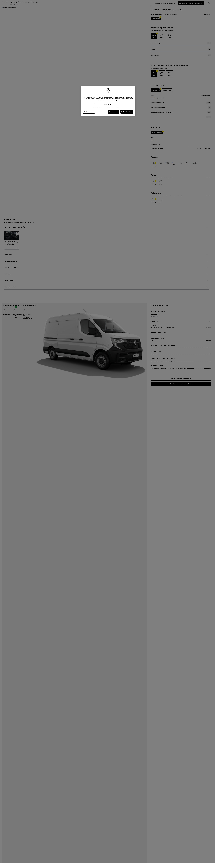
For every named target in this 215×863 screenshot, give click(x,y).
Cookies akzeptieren (126, 111)
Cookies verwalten (89, 111)
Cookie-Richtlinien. (118, 107)
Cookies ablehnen (113, 111)
